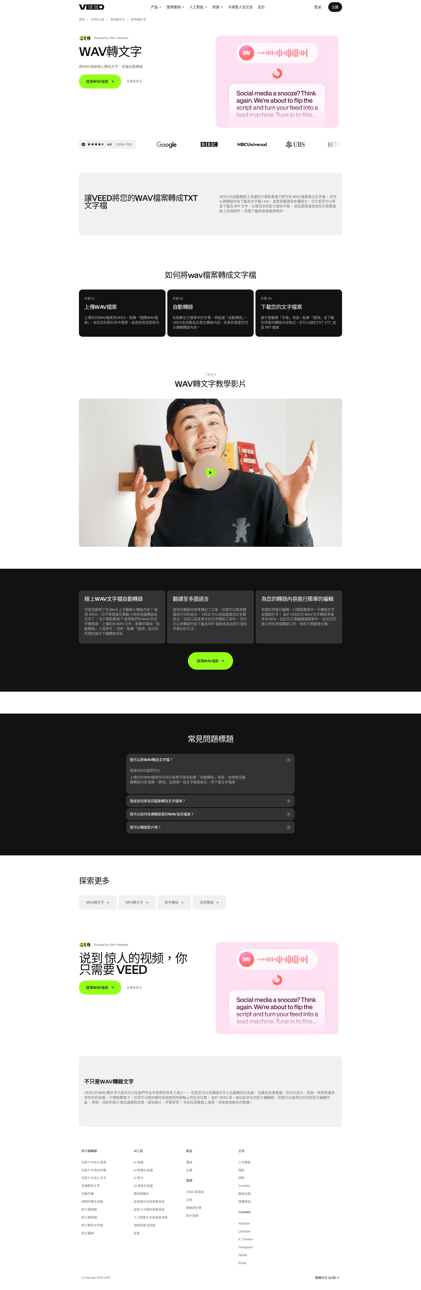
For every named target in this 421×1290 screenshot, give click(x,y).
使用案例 (174, 7)
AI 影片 (139, 1178)
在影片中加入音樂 (94, 1162)
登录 (317, 7)
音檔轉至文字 (91, 1186)
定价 (261, 7)
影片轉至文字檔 (92, 1225)
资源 (215, 7)
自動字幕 (88, 1194)
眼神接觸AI (141, 1194)
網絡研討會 (194, 1208)
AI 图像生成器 (143, 1170)
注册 (335, 7)
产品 (154, 7)
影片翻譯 (88, 1233)
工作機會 (244, 1162)
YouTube (244, 1223)
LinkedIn (244, 1231)
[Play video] (210, 473)
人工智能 (196, 7)
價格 (189, 1162)
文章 (189, 1200)
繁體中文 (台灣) (325, 1277)
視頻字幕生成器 (92, 1202)
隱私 (241, 1170)
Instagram (245, 1247)
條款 (241, 1178)
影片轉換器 (89, 1217)
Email (242, 1263)
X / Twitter (245, 1239)
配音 (137, 1233)
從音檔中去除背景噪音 (149, 1202)
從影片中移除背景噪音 (149, 1209)
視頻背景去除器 (144, 1225)
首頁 (82, 19)
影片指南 (192, 1216)
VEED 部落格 (195, 1192)
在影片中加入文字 (94, 1178)
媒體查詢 (244, 1202)
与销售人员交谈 (240, 7)
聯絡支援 (244, 1194)
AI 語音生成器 (143, 1186)
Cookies (244, 1186)
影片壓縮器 (89, 1209)
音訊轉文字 (117, 19)
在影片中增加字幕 (94, 1170)
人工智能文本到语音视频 (151, 1217)
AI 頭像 (139, 1162)
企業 (189, 1170)
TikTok (242, 1255)
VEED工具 (97, 19)
